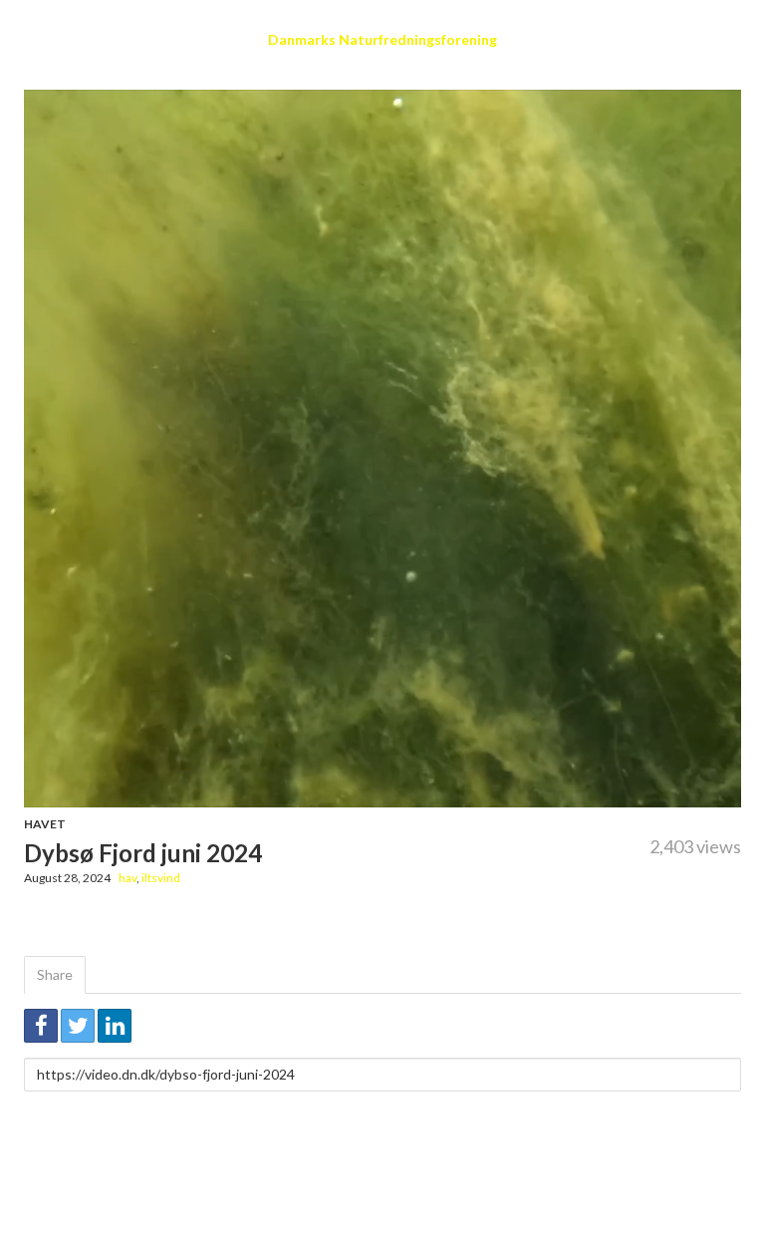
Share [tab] (55, 974)
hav (127, 877)
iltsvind (160, 877)
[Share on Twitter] (78, 1026)
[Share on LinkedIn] (114, 1026)
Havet (45, 823)
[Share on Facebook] (41, 1026)
